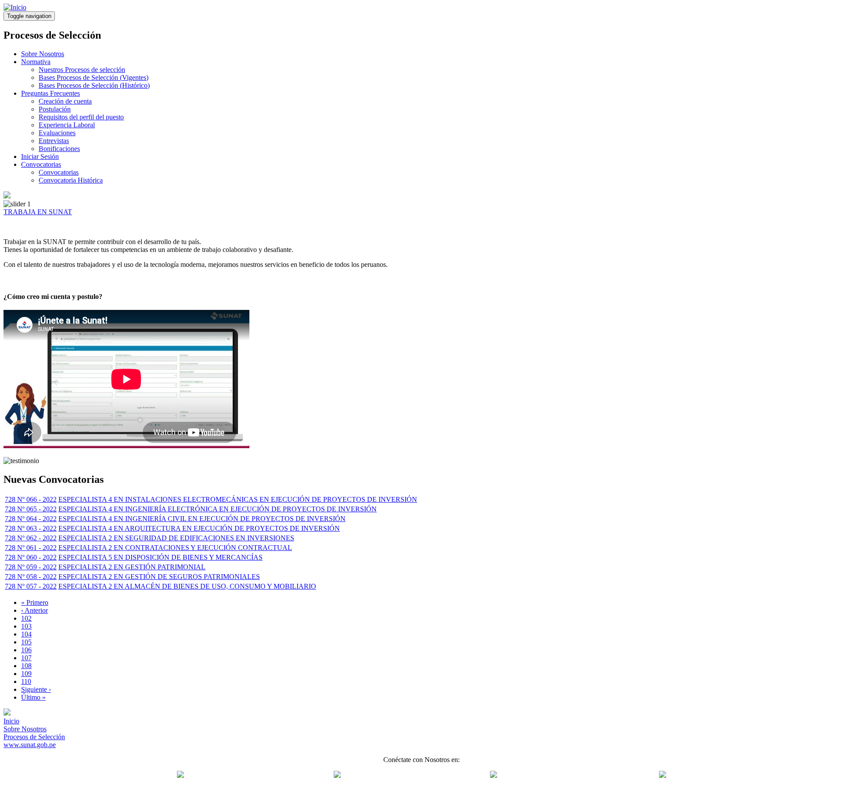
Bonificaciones (59, 148)
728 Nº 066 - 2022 (31, 499)
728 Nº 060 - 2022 (31, 557)
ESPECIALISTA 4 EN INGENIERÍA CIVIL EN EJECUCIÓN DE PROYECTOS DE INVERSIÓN (202, 518)
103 (26, 626)
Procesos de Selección (34, 737)
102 (26, 618)
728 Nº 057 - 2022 (31, 586)
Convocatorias (41, 164)
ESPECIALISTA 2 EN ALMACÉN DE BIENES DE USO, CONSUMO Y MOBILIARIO (187, 586)
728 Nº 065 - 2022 (31, 509)
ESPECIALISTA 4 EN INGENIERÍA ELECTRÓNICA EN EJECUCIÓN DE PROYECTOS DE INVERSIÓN (217, 509)
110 (26, 681)
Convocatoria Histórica (71, 180)
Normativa (35, 61)
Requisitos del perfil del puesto (81, 117)
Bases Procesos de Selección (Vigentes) (93, 77)
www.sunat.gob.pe (30, 744)
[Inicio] (15, 7)
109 (26, 673)
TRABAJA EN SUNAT (38, 212)
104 (26, 634)
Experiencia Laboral (67, 125)
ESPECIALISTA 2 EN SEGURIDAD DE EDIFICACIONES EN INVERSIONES (176, 538)
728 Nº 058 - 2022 (31, 576)
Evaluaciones (57, 133)
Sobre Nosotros (42, 54)
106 (26, 650)
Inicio (11, 721)
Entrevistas (54, 140)
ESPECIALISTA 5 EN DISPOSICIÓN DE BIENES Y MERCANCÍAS (160, 557)
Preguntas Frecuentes (50, 93)
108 (26, 665)
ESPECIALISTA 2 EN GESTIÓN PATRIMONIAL (131, 567)
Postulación (55, 109)
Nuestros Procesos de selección (82, 69)
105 (26, 642)
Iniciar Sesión (40, 156)
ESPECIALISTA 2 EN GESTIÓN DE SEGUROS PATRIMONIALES (159, 576)
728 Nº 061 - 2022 (31, 547)
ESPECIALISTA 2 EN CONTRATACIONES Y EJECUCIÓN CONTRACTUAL (175, 547)
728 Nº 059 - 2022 (31, 567)
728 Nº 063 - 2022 (31, 528)
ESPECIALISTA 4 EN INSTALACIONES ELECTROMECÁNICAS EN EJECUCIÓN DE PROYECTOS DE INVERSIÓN (237, 499)
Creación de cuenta (65, 101)
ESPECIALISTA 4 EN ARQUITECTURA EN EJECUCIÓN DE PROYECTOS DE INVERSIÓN (199, 528)
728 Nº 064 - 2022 (31, 518)
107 (26, 658)
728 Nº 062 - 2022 (31, 538)
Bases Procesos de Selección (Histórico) (94, 85)
